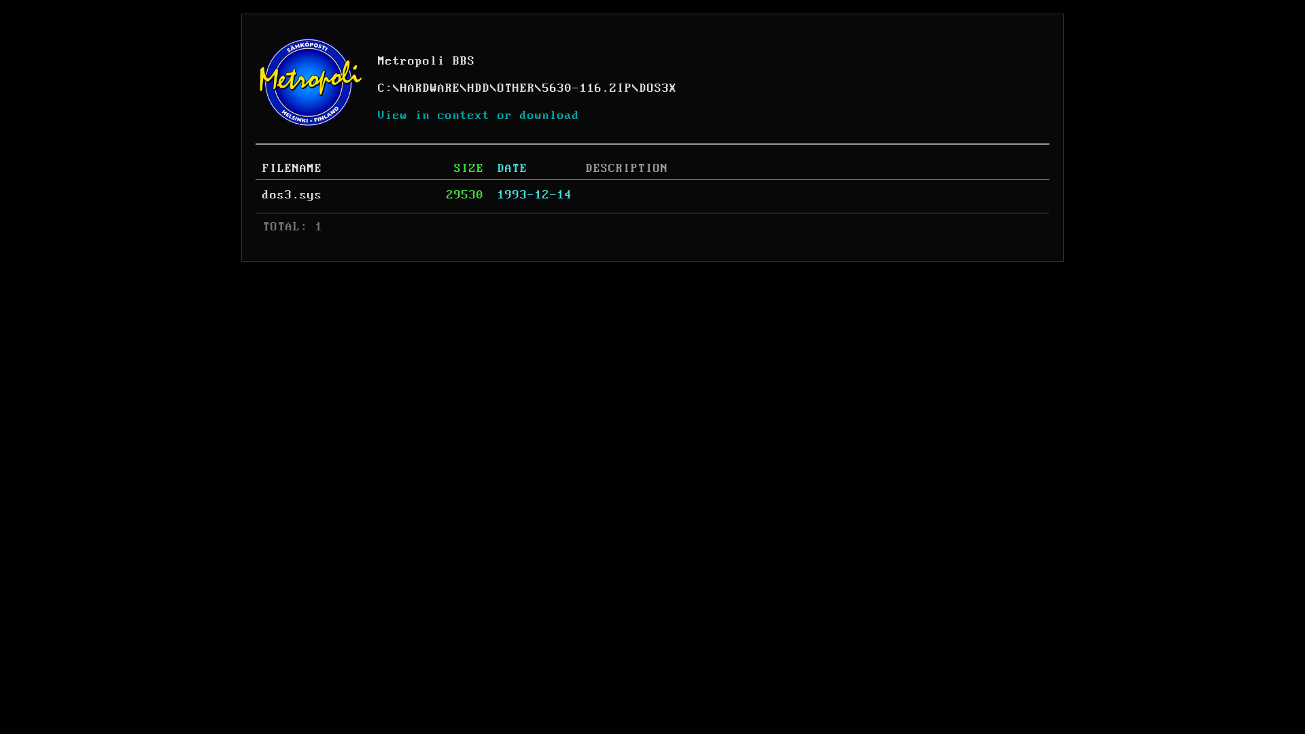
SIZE (469, 168)
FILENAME (292, 168)
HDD (479, 88)
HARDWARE (430, 88)
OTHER (516, 88)
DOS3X (658, 88)
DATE (512, 168)
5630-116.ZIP (587, 88)
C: (385, 88)
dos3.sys (292, 195)
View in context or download (479, 115)
